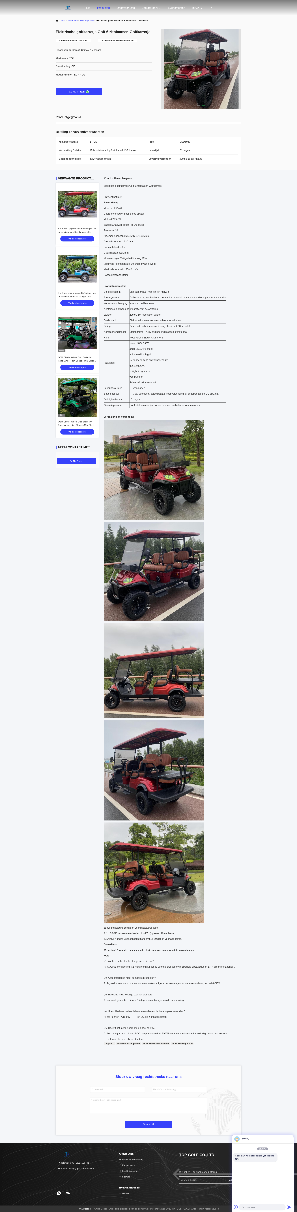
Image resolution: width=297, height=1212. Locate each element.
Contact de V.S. (151, 7)
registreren (233, 1180)
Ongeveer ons (126, 7)
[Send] (289, 1207)
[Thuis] (68, 7)
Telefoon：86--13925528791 (74, 1163)
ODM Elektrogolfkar (182, 1043)
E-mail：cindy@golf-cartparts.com (77, 1168)
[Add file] (236, 1207)
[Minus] (289, 1139)
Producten (103, 7)
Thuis (62, 20)
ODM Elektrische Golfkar (156, 1043)
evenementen (176, 7)
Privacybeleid (84, 1209)
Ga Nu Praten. (77, 91)
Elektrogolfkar (87, 20)
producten (73, 20)
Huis (87, 7)
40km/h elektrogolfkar (128, 1043)
